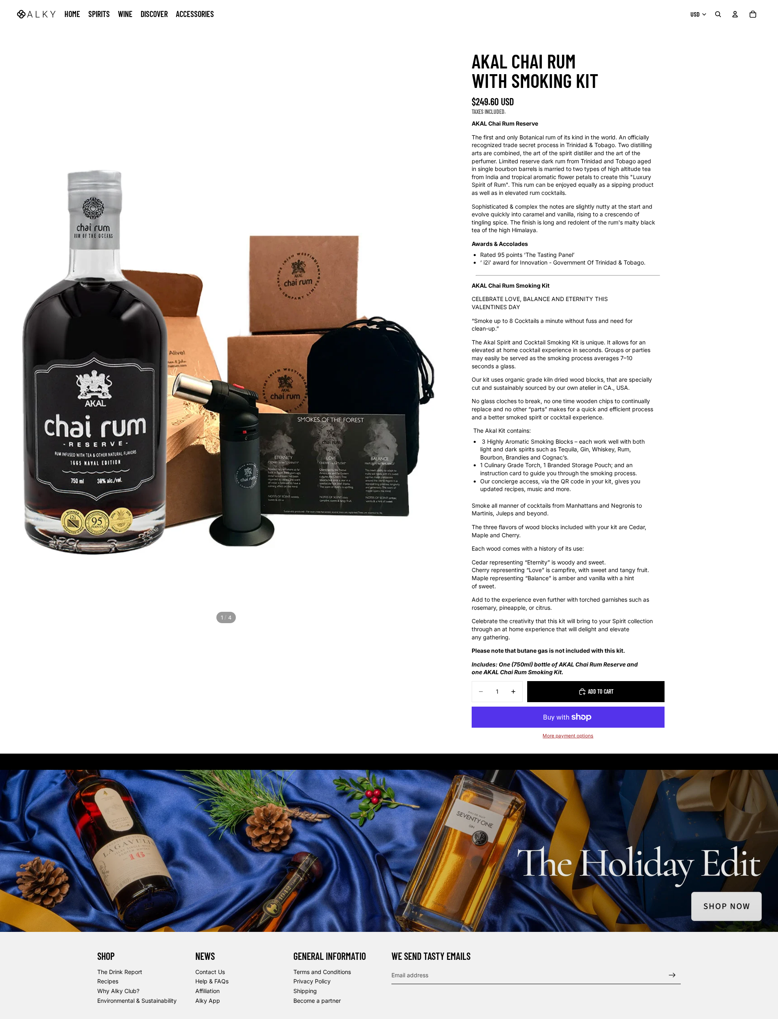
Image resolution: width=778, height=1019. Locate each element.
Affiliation (207, 990)
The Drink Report (119, 971)
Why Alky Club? (118, 990)
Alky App (207, 1000)
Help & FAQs (212, 981)
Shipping (305, 990)
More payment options (568, 736)
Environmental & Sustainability (137, 1000)
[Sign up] (672, 975)
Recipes (107, 981)
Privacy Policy (312, 981)
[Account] (735, 14)
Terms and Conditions (322, 971)
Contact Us (210, 971)
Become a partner (317, 1000)
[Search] (718, 14)
